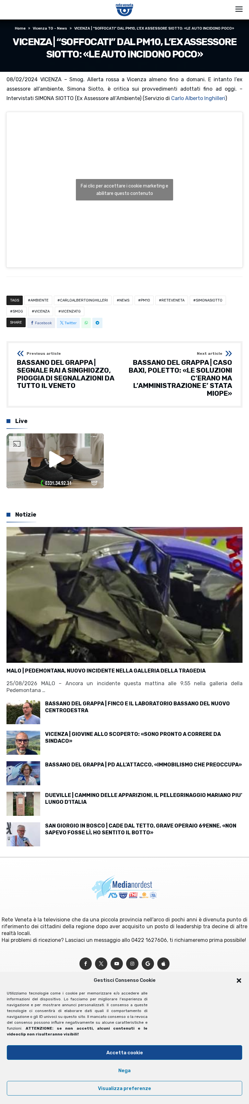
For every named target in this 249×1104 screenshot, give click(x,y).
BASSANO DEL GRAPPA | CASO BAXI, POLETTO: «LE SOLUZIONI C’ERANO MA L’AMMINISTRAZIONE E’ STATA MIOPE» (180, 374)
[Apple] (163, 963)
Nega (124, 1070)
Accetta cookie (124, 1053)
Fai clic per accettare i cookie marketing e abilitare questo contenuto (124, 189)
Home (20, 28)
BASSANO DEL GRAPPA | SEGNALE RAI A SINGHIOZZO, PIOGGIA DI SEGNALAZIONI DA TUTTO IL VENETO (65, 371)
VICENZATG (71, 311)
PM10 (145, 300)
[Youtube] (117, 963)
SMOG (18, 311)
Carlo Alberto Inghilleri (198, 98)
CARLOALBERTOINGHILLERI (84, 300)
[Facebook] (85, 963)
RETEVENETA (172, 300)
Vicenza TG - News (50, 28)
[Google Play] (148, 963)
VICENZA (42, 311)
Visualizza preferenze (124, 1088)
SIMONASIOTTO (209, 300)
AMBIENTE (39, 300)
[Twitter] (101, 963)
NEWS (124, 300)
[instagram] (132, 963)
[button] (239, 980)
